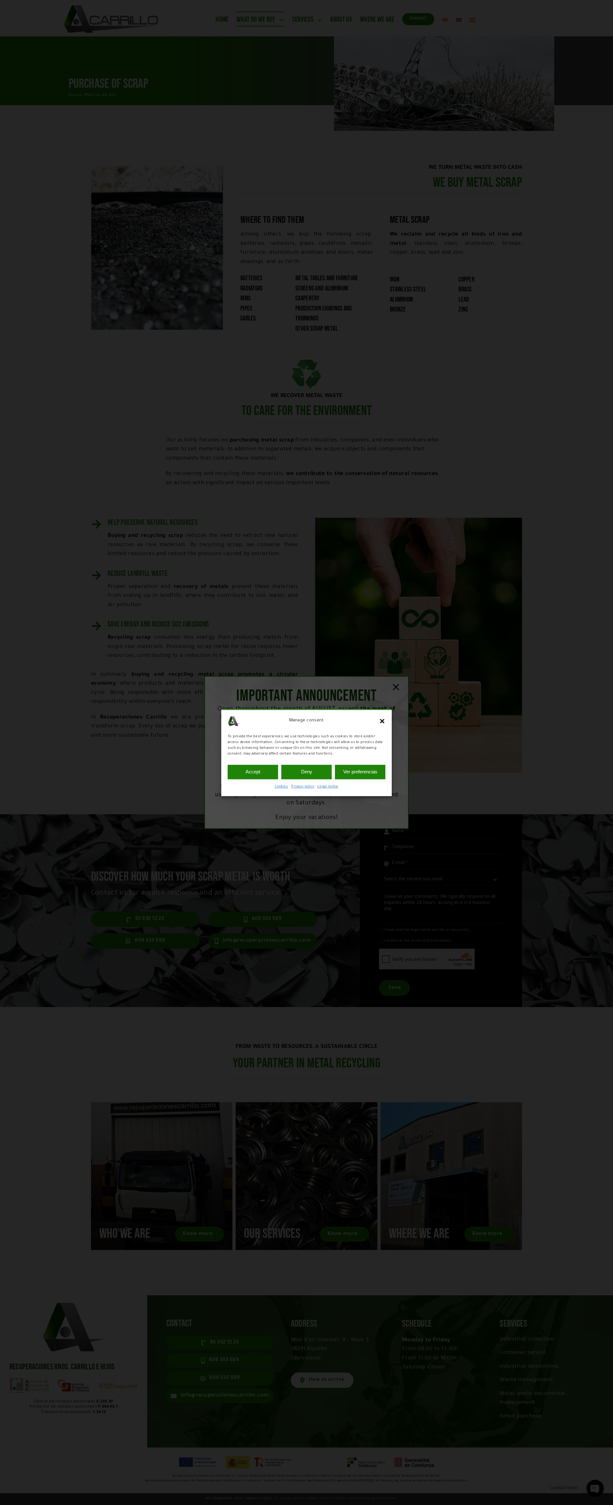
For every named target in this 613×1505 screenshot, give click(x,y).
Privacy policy (302, 787)
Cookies (281, 787)
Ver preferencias (360, 771)
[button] (382, 721)
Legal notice (327, 787)
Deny (306, 771)
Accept (253, 771)
